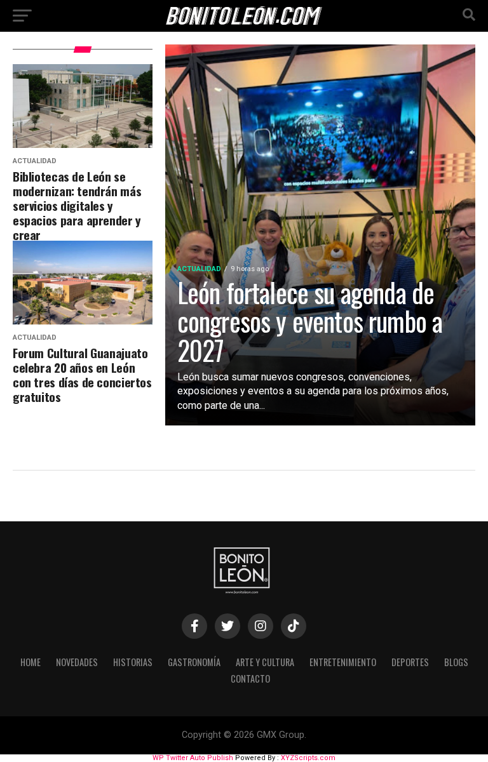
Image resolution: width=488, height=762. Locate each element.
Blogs (456, 662)
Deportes (410, 662)
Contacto (250, 678)
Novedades (77, 662)
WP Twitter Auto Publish (192, 758)
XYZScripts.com (308, 758)
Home (30, 662)
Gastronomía (194, 662)
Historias (132, 662)
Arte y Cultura (265, 662)
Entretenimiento (342, 662)
